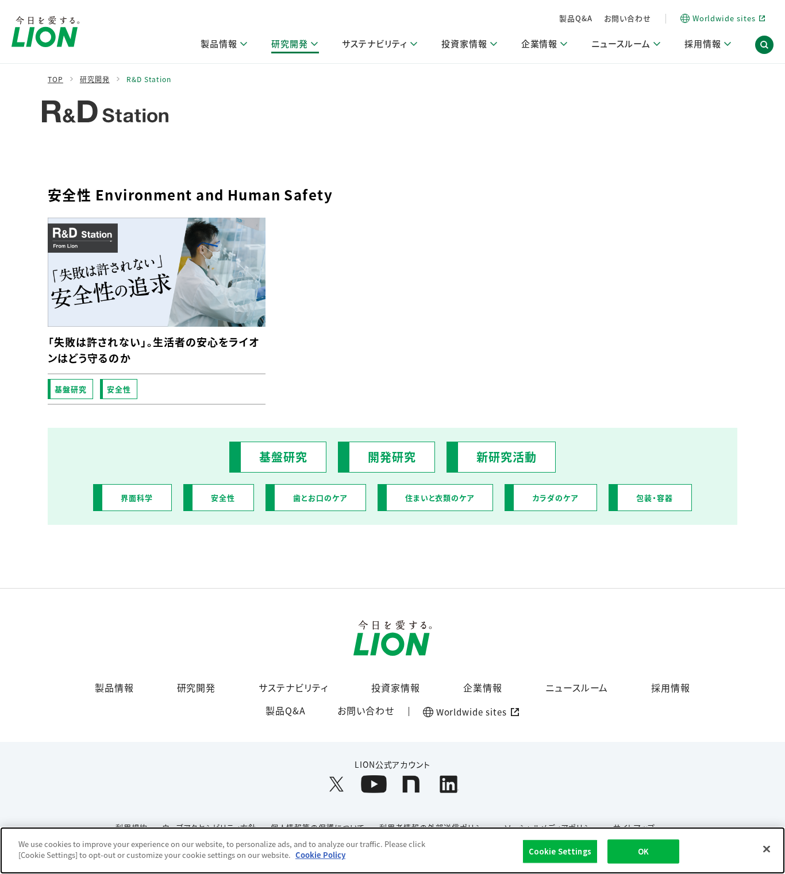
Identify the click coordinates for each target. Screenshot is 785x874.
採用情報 (670, 687)
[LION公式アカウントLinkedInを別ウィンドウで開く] (448, 784)
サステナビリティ (293, 687)
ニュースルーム (577, 687)
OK (643, 851)
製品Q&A (575, 18)
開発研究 (392, 456)
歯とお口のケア (320, 497)
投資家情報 (395, 687)
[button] (764, 45)
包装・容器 (654, 497)
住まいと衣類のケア (440, 497)
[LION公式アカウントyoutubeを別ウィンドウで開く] (374, 784)
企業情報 (482, 687)
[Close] (766, 848)
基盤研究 (71, 389)
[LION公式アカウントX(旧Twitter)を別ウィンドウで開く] (336, 784)
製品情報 (114, 687)
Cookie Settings (560, 851)
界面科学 (137, 497)
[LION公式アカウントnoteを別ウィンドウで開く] (411, 784)
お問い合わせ (627, 18)
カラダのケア (555, 497)
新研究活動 (506, 456)
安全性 (119, 389)
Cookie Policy (320, 854)
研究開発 (196, 687)
